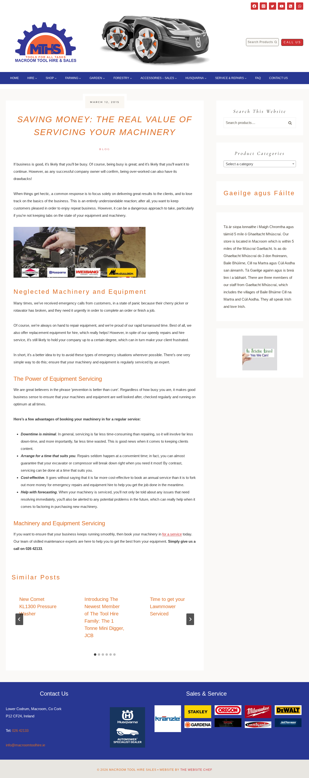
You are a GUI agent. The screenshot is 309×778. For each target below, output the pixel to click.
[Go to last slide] (19, 619)
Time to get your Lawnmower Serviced (167, 606)
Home (14, 78)
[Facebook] (254, 6)
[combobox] (260, 163)
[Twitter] (272, 6)
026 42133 (20, 730)
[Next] (190, 619)
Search (291, 122)
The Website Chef (196, 769)
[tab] (95, 654)
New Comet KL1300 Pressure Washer (37, 606)
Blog (104, 149)
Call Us (292, 42)
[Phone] (290, 6)
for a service (172, 534)
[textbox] (260, 164)
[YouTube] (281, 6)
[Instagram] (263, 6)
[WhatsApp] (299, 6)
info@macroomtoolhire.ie (25, 745)
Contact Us (278, 78)
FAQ (258, 78)
